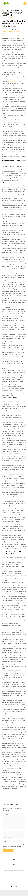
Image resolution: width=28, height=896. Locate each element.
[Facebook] (11, 886)
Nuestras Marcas (14, 862)
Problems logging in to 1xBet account (11, 31)
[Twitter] (14, 886)
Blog (12, 17)
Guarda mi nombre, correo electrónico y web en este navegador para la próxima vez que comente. (13, 846)
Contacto (14, 864)
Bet (4, 33)
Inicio (14, 859)
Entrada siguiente (14, 797)
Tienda (14, 867)
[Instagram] (16, 886)
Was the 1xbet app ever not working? (11, 35)
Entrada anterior (14, 794)
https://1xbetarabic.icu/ (13, 81)
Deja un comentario (6, 17)
